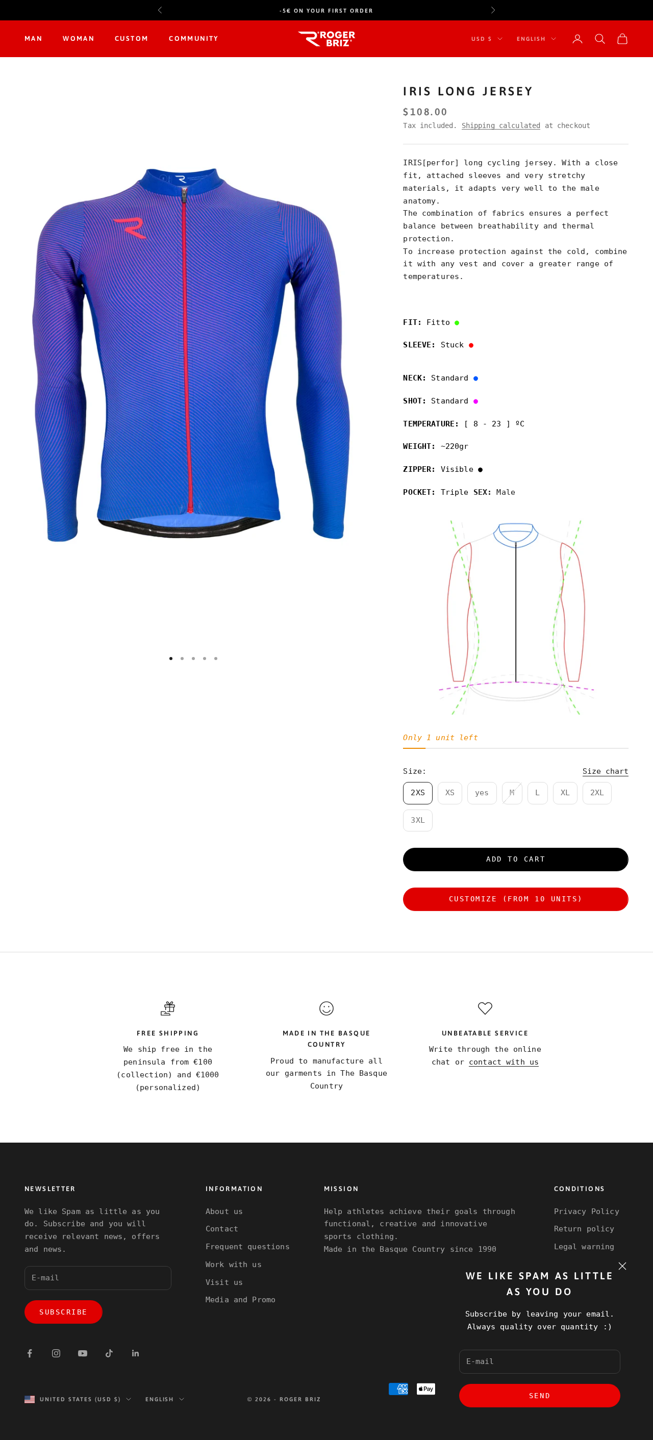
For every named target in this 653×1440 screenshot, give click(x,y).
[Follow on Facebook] (29, 1353)
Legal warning (584, 1246)
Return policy (584, 1228)
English (531, 39)
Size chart (606, 771)
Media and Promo (240, 1299)
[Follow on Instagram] (56, 1353)
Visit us (224, 1282)
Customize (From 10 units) (516, 899)
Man (33, 38)
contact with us (504, 1062)
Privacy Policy (586, 1211)
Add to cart (515, 859)
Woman (78, 38)
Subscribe (63, 1312)
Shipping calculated (501, 125)
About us (224, 1211)
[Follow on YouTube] (83, 1353)
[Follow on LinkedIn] (136, 1353)
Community (193, 38)
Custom (131, 38)
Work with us (234, 1264)
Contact (222, 1228)
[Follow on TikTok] (109, 1353)
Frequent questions (248, 1246)
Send (539, 1396)
